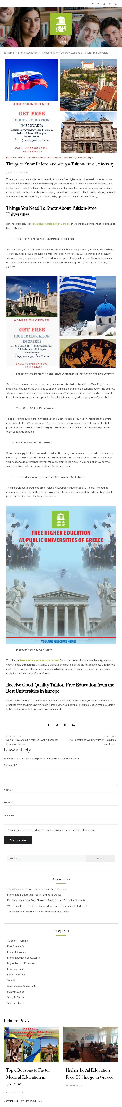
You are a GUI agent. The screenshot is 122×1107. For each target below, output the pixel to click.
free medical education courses (39, 660)
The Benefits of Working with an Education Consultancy (92, 742)
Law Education (15, 969)
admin (25, 172)
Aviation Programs (17, 940)
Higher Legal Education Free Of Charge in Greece (34, 894)
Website (9, 815)
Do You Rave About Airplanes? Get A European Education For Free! (32, 742)
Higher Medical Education (21, 963)
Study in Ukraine (16, 1002)
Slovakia (11, 980)
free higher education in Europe (50, 223)
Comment (9, 765)
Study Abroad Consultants (61, 157)
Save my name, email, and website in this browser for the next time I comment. (51, 830)
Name (8, 789)
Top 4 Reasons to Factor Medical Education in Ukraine (37, 888)
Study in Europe (84, 157)
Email (8, 802)
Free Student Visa (15, 157)
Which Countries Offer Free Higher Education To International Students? (47, 906)
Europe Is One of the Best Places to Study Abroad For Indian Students (46, 900)
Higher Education (36, 157)
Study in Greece (16, 997)
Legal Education (16, 974)
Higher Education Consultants (23, 957)
